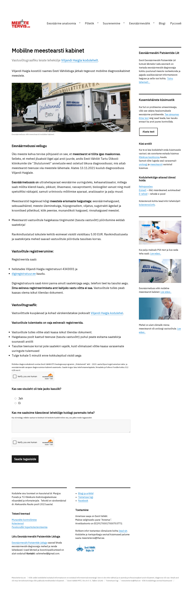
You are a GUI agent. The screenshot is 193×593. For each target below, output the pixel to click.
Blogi (162, 23)
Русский (175, 23)
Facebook (83, 500)
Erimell (142, 190)
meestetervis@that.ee (131, 580)
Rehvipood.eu (146, 186)
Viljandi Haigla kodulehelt (79, 60)
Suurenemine (111, 23)
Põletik (89, 23)
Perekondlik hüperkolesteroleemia (29, 527)
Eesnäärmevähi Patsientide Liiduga (29, 542)
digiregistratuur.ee (24, 274)
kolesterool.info (147, 204)
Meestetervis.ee (19, 577)
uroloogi (143, 164)
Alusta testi (148, 131)
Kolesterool (18, 523)
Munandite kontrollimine (24, 519)
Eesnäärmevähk (139, 23)
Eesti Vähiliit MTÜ (74, 580)
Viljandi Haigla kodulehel (107, 313)
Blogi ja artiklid (85, 493)
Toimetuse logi (85, 497)
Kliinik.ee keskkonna (149, 157)
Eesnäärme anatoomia (61, 23)
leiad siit (123, 530)
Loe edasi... (155, 253)
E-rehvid (143, 193)
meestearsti (156, 164)
